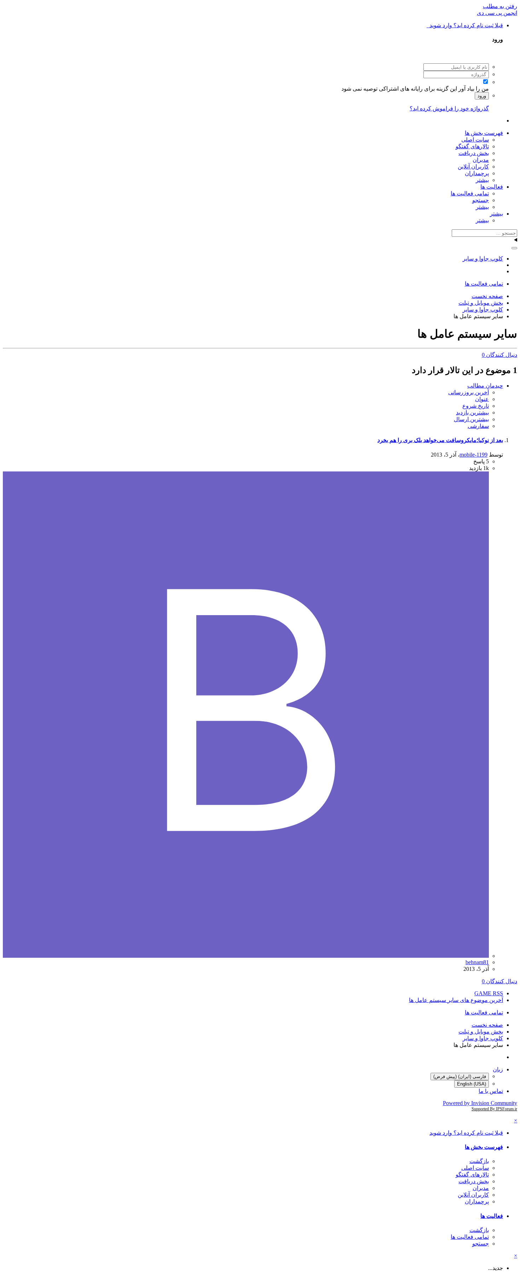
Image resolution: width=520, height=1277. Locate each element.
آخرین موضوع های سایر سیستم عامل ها (456, 1000)
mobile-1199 (473, 455)
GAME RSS (488, 993)
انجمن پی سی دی (497, 13)
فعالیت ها (491, 187)
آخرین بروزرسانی (468, 392)
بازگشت (479, 1161)
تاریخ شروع (475, 406)
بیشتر (482, 180)
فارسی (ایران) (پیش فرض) (459, 1076)
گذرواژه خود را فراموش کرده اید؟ (449, 108)
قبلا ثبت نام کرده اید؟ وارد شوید (465, 25)
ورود (482, 95)
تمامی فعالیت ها (470, 193)
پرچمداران (477, 173)
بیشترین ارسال (471, 419)
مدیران (481, 160)
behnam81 (477, 962)
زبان (498, 1069)
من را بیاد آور (473, 89)
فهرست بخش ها (484, 133)
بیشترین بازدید (472, 413)
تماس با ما (491, 1091)
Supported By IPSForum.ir (494, 1108)
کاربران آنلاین (473, 167)
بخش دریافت (473, 153)
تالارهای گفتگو (472, 146)
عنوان (482, 399)
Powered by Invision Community (480, 1103)
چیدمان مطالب (485, 386)
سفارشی (478, 426)
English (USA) (471, 1084)
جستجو (480, 200)
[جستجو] (514, 248)
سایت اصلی (475, 140)
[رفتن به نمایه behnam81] (246, 956)
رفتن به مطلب (500, 6)
